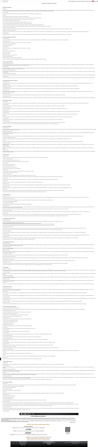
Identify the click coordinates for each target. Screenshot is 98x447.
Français (95, 1)
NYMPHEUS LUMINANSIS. (71, 1)
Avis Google (68, 432)
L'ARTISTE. (85, 1)
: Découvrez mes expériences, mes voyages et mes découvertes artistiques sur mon (28, 427)
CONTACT (90, 1)
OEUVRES (76, 1)
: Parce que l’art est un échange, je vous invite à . (28, 434)
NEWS (88, 1)
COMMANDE (82, 1)
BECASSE (79, 1)
